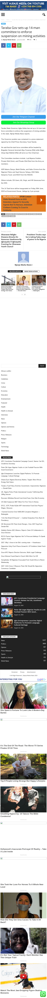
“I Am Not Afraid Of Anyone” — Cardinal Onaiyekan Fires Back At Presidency (22, 519)
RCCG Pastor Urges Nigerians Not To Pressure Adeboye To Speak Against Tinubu (23, 538)
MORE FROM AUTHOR (31, 271)
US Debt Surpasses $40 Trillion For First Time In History (20, 502)
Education (4, 395)
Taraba (13, 216)
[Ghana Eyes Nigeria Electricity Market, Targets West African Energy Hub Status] (8, 280)
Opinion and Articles (7, 427)
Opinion (3, 423)
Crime (3, 383)
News (8, 19)
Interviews (4, 415)
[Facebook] (3, 45)
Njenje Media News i (9, 40)
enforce (24, 214)
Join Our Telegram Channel (23, 117)
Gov (30, 214)
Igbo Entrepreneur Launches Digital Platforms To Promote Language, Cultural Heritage (20, 475)
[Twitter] (8, 45)
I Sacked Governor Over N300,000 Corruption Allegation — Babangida (38, 288)
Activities (9, 214)
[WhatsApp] (19, 45)
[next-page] (25, 294)
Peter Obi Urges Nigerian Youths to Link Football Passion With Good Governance (21, 469)
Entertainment (5, 399)
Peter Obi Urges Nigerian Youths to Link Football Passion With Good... (29, 611)
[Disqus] (23, 329)
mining (35, 214)
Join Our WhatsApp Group (23, 122)
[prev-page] (22, 294)
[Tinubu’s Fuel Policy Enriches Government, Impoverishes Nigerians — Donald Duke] (23, 280)
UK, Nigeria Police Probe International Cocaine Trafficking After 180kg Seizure (22, 493)
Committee (17, 214)
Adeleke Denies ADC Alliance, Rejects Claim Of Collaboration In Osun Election (22, 531)
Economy (4, 391)
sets (40, 214)
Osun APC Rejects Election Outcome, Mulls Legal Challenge (21, 552)
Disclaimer (15, 672)
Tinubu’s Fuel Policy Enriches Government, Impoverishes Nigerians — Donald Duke (23, 288)
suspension (5, 216)
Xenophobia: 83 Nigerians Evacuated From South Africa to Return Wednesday (22, 561)
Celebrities (4, 379)
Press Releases (6, 435)
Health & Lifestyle (7, 411)
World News (5, 451)
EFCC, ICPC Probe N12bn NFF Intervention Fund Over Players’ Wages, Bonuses (22, 507)
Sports (3, 443)
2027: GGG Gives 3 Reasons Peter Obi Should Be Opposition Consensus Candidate (21, 567)
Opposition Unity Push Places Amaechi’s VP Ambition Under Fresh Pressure (23, 547)
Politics (3, 431)
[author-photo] (23, 257)
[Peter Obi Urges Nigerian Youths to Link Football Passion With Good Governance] (7, 613)
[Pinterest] (14, 45)
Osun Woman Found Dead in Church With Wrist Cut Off (19, 556)
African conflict (6, 371)
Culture (3, 387)
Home (2, 19)
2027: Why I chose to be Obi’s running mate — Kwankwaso (20, 542)
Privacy (22, 672)
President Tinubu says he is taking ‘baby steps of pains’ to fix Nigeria (36, 236)
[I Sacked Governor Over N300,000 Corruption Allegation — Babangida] (39, 280)
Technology (5, 447)
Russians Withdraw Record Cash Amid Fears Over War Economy (22, 498)
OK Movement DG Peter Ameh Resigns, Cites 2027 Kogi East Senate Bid (21, 525)
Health (3, 407)
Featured (4, 403)
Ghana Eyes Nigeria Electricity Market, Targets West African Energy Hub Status (7, 288)
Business (4, 375)
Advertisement (31, 672)
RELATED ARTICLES (15, 271)
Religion (3, 439)
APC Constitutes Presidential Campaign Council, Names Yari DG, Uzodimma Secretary (22, 462)
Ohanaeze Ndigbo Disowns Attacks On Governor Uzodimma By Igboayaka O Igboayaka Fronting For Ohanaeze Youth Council (11, 240)
